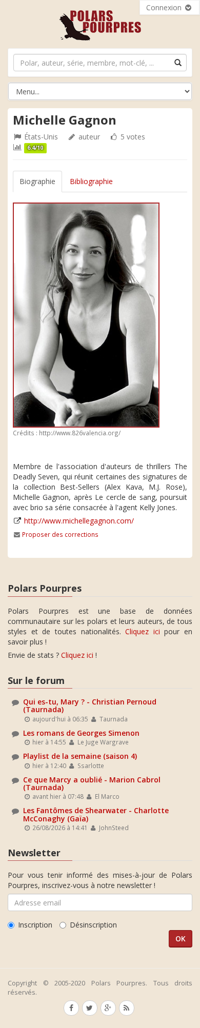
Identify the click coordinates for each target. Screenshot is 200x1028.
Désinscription (93, 925)
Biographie (37, 181)
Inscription (35, 925)
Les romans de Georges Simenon (81, 733)
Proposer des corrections (60, 534)
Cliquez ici (142, 631)
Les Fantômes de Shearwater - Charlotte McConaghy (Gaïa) (96, 814)
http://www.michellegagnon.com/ (79, 521)
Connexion (165, 7)
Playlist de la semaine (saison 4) (80, 756)
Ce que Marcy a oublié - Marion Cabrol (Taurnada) (92, 783)
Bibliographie (91, 181)
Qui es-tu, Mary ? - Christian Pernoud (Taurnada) (89, 705)
